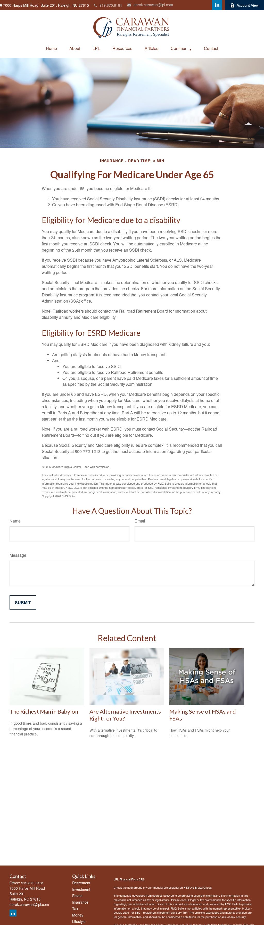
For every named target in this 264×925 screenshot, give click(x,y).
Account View (248, 5)
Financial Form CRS (132, 879)
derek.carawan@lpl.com (153, 4)
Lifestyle (79, 921)
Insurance (80, 902)
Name (15, 521)
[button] (51, 48)
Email (140, 521)
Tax (75, 908)
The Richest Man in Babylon (44, 711)
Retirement (81, 882)
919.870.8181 (111, 5)
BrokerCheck (203, 887)
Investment (81, 889)
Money (77, 915)
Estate (77, 895)
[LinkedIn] (217, 5)
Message (18, 555)
